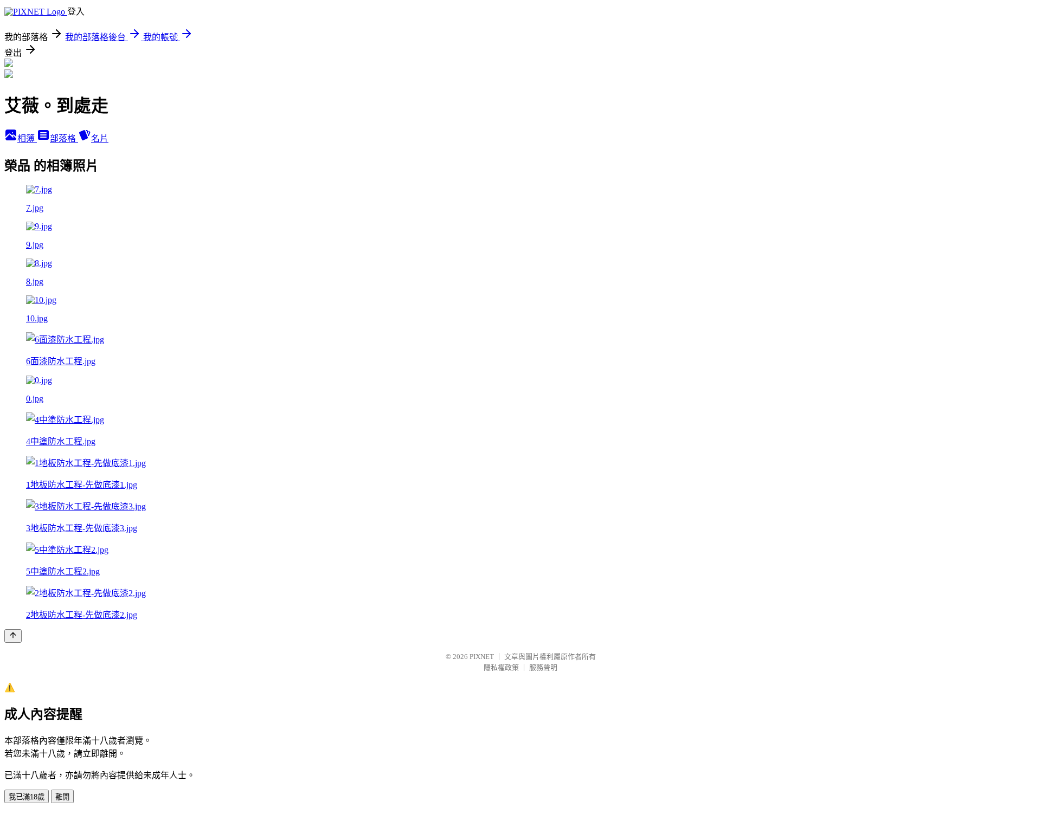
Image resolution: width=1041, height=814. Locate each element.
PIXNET (482, 657)
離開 (62, 797)
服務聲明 (543, 667)
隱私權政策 (501, 667)
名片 (99, 138)
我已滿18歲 (26, 797)
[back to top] (13, 636)
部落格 (64, 138)
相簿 (27, 138)
